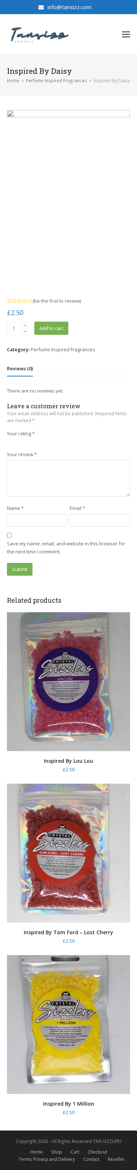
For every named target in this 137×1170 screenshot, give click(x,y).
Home (36, 1152)
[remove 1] (25, 331)
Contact (91, 1159)
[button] (126, 34)
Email (77, 508)
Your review (22, 454)
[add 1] (25, 325)
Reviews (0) (20, 368)
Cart (75, 1152)
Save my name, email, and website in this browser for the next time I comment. (66, 547)
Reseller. (117, 1159)
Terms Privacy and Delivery (47, 1159)
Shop (56, 1152)
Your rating (21, 433)
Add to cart (51, 328)
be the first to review (57, 301)
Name (15, 508)
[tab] (20, 368)
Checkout (97, 1152)
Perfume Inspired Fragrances (63, 349)
